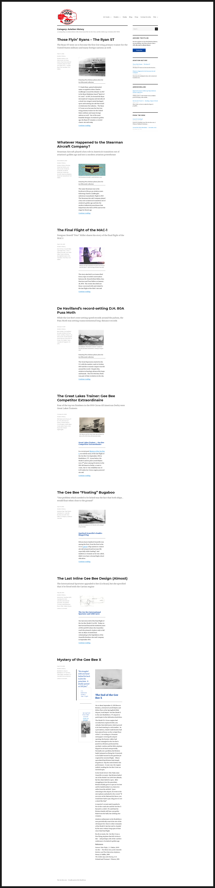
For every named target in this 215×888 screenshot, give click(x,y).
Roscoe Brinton (66, 676)
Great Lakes (68, 424)
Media (125, 17)
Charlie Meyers (65, 422)
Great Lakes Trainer (62, 426)
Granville (59, 600)
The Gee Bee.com (62, 880)
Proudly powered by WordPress (77, 880)
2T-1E (60, 420)
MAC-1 (68, 250)
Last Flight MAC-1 (61, 250)
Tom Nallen (64, 340)
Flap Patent (68, 511)
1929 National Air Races (63, 419)
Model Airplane (68, 336)
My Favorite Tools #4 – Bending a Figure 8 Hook (145, 101)
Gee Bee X (67, 674)
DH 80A (63, 333)
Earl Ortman (60, 249)
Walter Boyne (67, 606)
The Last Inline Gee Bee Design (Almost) (92, 578)
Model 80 (59, 170)
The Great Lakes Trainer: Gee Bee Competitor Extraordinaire (86, 398)
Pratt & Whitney (65, 254)
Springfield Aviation (62, 256)
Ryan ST (65, 63)
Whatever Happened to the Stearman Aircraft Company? (90, 144)
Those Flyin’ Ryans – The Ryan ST (85, 39)
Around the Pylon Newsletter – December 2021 (144, 127)
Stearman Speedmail (63, 176)
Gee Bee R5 (60, 599)
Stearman (60, 172)
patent (85, 546)
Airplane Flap (60, 511)
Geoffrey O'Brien (65, 335)
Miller (61, 606)
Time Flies (65, 257)
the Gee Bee (63, 67)
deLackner (60, 597)
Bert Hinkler (60, 331)
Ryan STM (62, 65)
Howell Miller (67, 249)
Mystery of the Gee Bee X (79, 660)
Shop (136, 17)
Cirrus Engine (60, 424)
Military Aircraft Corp (62, 252)
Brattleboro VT (61, 672)
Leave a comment (62, 608)
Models (116, 17)
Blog (130, 17)
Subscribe (139, 50)
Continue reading (84, 125)
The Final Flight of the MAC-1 (82, 230)
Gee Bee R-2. (60, 513)
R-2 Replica (64, 516)
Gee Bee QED (67, 597)
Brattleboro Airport (62, 671)
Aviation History (61, 56)
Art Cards (106, 17)
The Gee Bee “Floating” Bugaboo (86, 492)
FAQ (154, 17)
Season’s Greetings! (138, 119)
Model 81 (65, 170)
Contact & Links (146, 17)
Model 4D (66, 169)
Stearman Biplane (66, 174)
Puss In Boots (60, 338)
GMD (65, 599)
